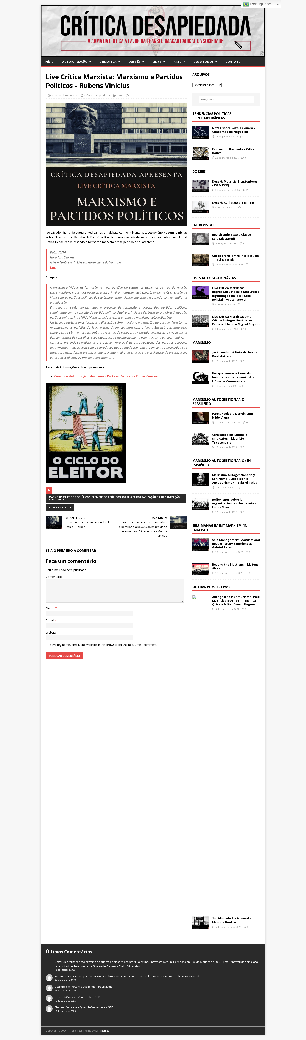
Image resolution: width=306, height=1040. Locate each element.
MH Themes (102, 1030)
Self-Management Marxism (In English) (220, 527)
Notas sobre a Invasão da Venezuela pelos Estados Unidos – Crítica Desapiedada (149, 976)
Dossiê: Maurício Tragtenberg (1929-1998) (234, 183)
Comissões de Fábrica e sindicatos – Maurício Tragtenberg (229, 438)
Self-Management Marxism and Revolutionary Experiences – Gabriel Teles (236, 543)
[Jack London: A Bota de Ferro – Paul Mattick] (200, 361)
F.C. (57, 997)
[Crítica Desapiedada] (153, 55)
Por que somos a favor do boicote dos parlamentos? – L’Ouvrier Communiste (233, 377)
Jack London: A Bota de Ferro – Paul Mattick (235, 354)
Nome (50, 608)
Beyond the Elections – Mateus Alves (235, 566)
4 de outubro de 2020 (65, 95)
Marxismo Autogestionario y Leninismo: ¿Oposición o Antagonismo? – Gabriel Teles (234, 478)
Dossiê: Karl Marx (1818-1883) (234, 202)
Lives (120, 95)
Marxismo (201, 342)
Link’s (157, 62)
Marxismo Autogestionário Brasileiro (218, 401)
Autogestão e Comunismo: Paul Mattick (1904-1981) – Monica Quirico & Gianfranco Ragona (236, 600)
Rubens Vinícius (60, 507)
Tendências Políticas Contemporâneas (211, 115)
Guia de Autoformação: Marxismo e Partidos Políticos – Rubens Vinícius (106, 376)
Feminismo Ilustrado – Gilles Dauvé (233, 151)
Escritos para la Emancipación (73, 976)
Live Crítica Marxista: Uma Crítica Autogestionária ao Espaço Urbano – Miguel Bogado (236, 320)
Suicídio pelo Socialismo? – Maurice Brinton (232, 920)
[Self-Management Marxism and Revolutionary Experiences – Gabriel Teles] (200, 548)
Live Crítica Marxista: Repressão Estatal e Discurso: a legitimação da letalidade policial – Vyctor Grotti (236, 293)
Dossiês (135, 62)
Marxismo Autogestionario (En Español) (221, 462)
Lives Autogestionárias (214, 278)
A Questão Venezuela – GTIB (82, 997)
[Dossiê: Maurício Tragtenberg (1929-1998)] (200, 190)
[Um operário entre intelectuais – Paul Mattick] (200, 264)
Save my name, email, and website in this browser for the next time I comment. (103, 645)
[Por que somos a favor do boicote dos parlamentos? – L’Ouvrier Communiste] (200, 382)
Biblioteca (108, 62)
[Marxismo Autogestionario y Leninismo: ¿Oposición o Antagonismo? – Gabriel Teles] (200, 483)
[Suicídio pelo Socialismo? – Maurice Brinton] (200, 926)
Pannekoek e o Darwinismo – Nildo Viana (233, 415)
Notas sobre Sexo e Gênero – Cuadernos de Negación (233, 130)
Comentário (54, 577)
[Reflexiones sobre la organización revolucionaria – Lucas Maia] (200, 508)
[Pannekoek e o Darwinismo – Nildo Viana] (200, 422)
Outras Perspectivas (211, 587)
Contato (233, 62)
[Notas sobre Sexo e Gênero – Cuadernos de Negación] (200, 136)
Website (51, 632)
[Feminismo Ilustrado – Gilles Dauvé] (200, 157)
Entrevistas (203, 225)
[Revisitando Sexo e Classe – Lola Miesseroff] (200, 243)
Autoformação (74, 62)
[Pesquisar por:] (226, 99)
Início (49, 62)
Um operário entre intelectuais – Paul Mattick (235, 257)
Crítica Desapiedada (97, 95)
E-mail (50, 620)
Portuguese (260, 4)
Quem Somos (203, 62)
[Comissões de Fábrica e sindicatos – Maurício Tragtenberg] (200, 443)
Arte (177, 62)
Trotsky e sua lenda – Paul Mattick (92, 986)
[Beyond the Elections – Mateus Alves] (200, 573)
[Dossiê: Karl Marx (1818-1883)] (200, 211)
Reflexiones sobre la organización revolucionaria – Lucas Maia (234, 503)
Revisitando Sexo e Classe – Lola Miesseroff (233, 236)
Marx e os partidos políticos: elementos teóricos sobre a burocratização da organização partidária (114, 498)
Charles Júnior (63, 1007)
